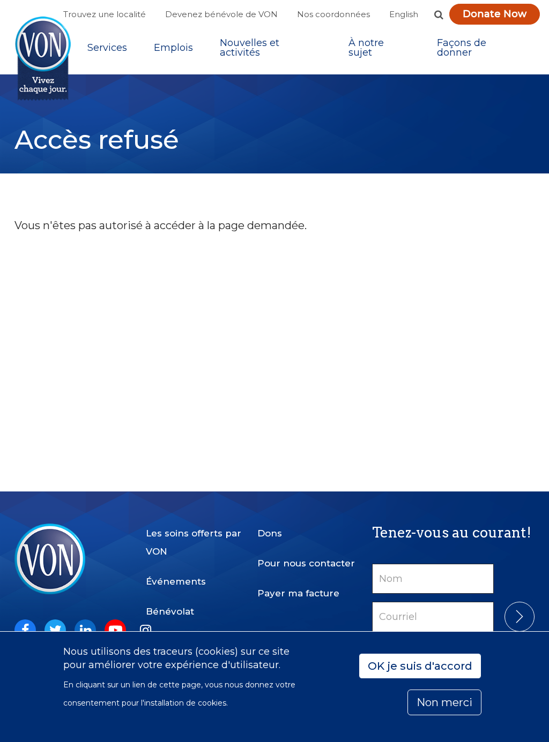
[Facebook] (25, 630)
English (403, 14)
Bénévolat (170, 611)
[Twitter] (55, 630)
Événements (176, 581)
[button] (438, 14)
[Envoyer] (520, 617)
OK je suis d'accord (420, 666)
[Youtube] (115, 630)
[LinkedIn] (85, 630)
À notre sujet (366, 47)
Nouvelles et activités (249, 47)
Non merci (444, 702)
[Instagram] (145, 630)
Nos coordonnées (333, 14)
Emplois (173, 48)
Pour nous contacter (306, 563)
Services (107, 48)
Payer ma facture (298, 593)
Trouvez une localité (104, 14)
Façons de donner (461, 47)
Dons (269, 533)
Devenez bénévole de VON (221, 14)
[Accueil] (42, 59)
